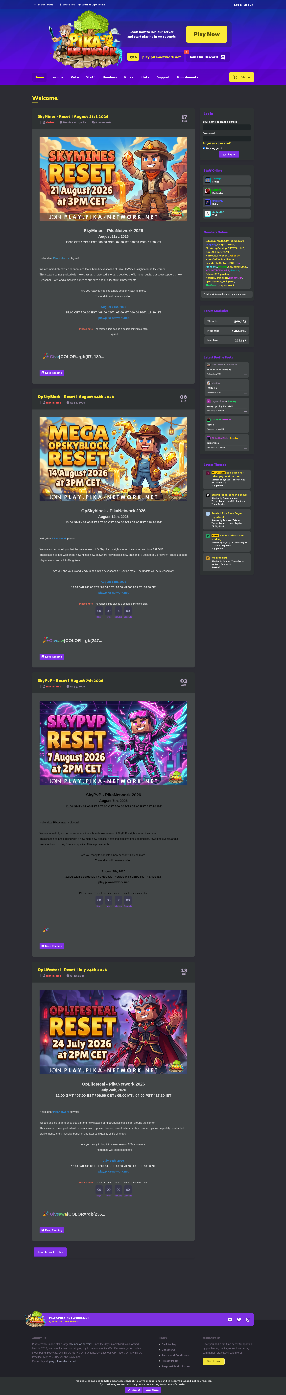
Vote (75, 77)
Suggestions (218, 485)
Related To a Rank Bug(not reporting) (228, 515)
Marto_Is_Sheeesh (216, 255)
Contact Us (168, 1349)
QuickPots (231, 364)
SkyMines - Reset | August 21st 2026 (73, 116)
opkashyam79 (214, 281)
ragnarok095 (219, 401)
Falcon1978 (212, 274)
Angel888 (229, 262)
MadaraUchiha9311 (217, 277)
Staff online (213, 170)
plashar (224, 274)
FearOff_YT (222, 251)
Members (109, 77)
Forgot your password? (217, 143)
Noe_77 (210, 251)
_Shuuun (211, 240)
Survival (216, 567)
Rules (128, 77)
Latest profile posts (218, 357)
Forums (57, 77)
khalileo (216, 383)
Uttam (230, 259)
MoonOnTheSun (215, 259)
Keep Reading (53, 372)
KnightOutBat (225, 244)
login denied (219, 557)
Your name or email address (220, 121)
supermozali (226, 285)
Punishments (187, 77)
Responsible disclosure (176, 1366)
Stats (145, 77)
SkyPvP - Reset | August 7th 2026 (70, 680)
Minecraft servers (81, 1344)
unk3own (228, 281)
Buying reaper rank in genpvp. (229, 494)
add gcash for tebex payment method (227, 474)
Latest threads (215, 464)
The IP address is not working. (229, 537)
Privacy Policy (170, 1361)
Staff (90, 77)
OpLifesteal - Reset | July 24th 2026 (72, 969)
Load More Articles (50, 1252)
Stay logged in (214, 148)
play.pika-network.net (62, 1361)
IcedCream (217, 364)
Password (209, 133)
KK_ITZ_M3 (223, 240)
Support (163, 77)
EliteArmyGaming (216, 248)
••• (245, 374)
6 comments (103, 122)
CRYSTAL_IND (236, 248)
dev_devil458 (214, 262)
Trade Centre (218, 504)
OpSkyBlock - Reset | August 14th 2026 (76, 396)
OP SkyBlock (218, 526)
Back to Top (169, 1344)
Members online (216, 232)
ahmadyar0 (237, 240)
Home (39, 77)
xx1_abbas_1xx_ (237, 266)
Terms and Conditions (175, 1355)
